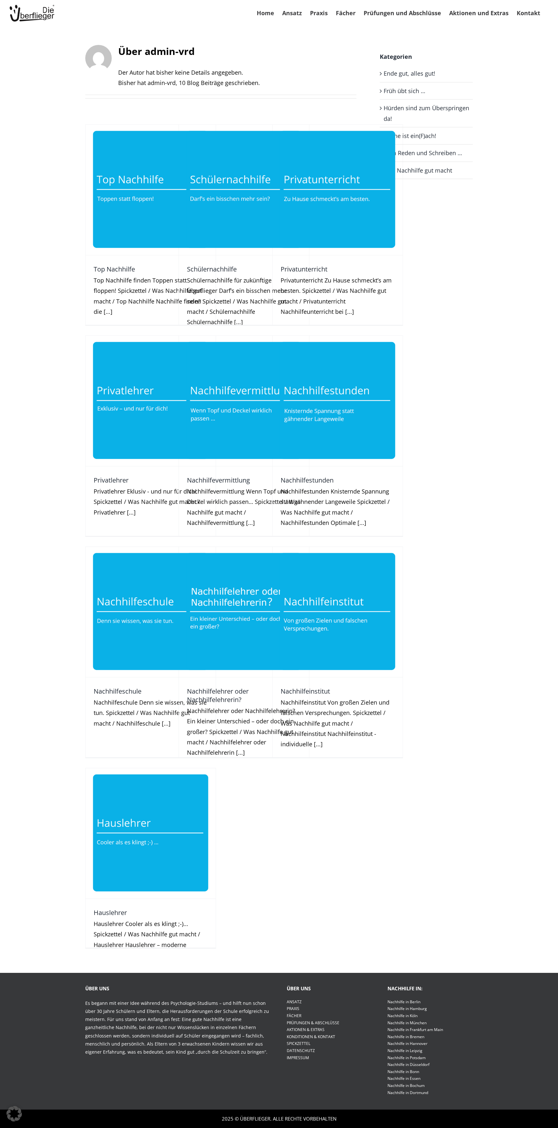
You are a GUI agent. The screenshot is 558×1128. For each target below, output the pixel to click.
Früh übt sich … (404, 91)
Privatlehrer (150, 390)
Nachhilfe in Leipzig (405, 1050)
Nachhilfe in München (407, 1023)
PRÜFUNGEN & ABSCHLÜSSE (313, 1023)
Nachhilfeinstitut (337, 601)
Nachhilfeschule (150, 601)
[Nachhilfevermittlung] (244, 401)
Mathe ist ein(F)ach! (410, 136)
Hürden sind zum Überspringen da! (426, 113)
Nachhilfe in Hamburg (407, 1008)
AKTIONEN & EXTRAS (306, 1029)
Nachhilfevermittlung (244, 390)
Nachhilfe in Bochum (406, 1085)
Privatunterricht (337, 179)
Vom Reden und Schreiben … (423, 153)
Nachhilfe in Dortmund (408, 1092)
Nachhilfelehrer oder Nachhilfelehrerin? (244, 597)
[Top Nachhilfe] (151, 190)
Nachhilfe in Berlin (404, 1002)
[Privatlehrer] (151, 401)
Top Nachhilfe (150, 179)
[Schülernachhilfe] (244, 190)
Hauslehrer (150, 823)
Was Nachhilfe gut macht (151, 202)
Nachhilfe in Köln (403, 1015)
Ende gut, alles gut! (409, 73)
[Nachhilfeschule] (151, 612)
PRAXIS (293, 1008)
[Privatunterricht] (338, 190)
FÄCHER (294, 1015)
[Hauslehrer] (151, 833)
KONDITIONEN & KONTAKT (311, 1036)
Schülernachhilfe (244, 179)
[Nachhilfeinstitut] (338, 612)
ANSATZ (294, 1002)
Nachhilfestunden (337, 390)
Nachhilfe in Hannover (408, 1043)
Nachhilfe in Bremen (406, 1036)
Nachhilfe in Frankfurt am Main (415, 1029)
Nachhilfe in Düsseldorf (408, 1064)
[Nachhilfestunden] (338, 401)
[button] (14, 1114)
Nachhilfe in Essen (404, 1078)
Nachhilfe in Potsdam (407, 1057)
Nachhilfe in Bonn (403, 1071)
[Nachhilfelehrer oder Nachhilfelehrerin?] (244, 612)
